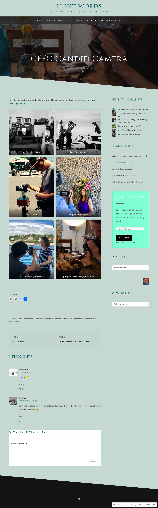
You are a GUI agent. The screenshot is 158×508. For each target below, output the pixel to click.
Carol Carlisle (70, 69)
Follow (124, 237)
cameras (65, 319)
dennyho (121, 126)
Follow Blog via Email (130, 198)
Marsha (121, 109)
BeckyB (121, 130)
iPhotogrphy (47, 319)
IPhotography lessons (33, 319)
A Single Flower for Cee (137, 109)
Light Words (79, 6)
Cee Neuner (23, 398)
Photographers (89, 319)
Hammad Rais (23, 370)
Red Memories (133, 134)
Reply (21, 389)
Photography (14, 321)
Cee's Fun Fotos (75, 319)
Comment (93, 462)
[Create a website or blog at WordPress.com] (79, 499)
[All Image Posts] (94, 69)
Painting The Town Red (122, 182)
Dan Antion (123, 113)
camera (20, 319)
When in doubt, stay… (127, 120)
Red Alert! (116, 169)
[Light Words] (9, 20)
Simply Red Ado (135, 126)
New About (92, 20)
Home (39, 20)
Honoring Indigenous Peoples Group (64, 20)
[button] (31, 132)
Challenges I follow (111, 20)
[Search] (148, 20)
